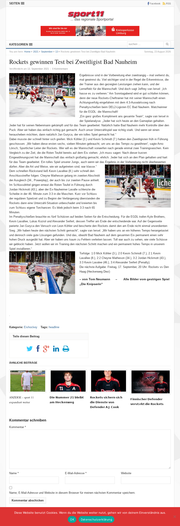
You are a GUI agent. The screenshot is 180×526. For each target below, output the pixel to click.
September (47, 51)
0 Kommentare (60, 68)
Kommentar (17, 427)
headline (54, 327)
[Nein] (174, 516)
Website (126, 473)
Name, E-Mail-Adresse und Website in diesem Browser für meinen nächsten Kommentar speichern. (72, 492)
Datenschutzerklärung (96, 519)
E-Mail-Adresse (75, 473)
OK (72, 519)
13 (56, 51)
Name (14, 473)
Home (27, 51)
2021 (35, 51)
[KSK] (90, 35)
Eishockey (30, 327)
